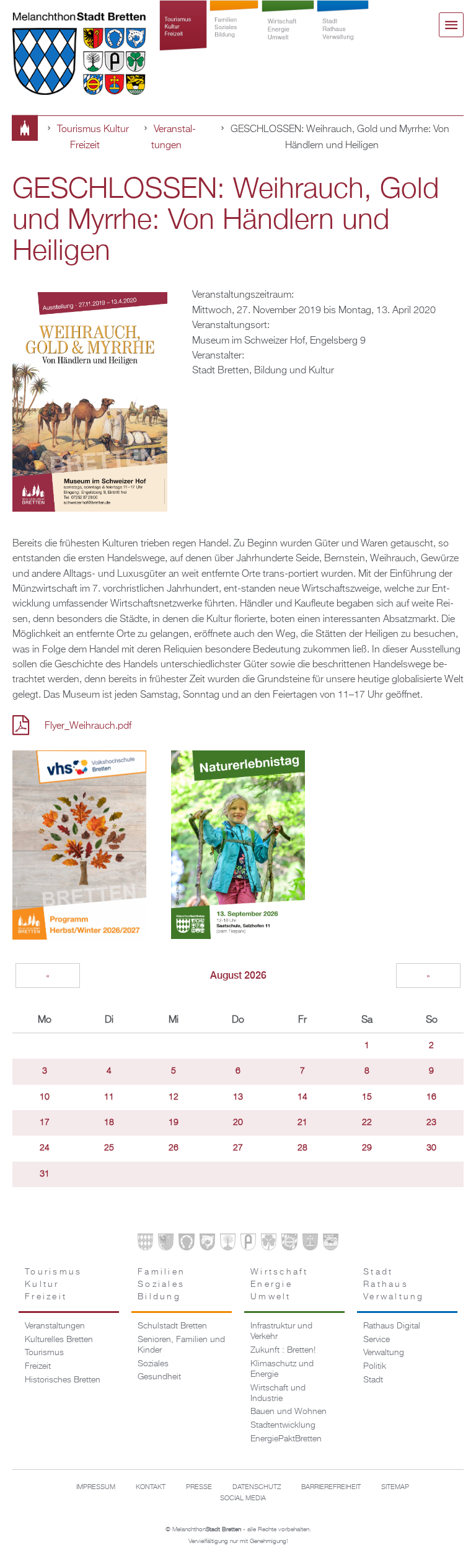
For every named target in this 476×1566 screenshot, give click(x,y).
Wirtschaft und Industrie (278, 1393)
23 (431, 1122)
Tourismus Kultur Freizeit (183, 38)
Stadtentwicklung (282, 1425)
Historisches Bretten (62, 1380)
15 (367, 1097)
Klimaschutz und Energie (282, 1369)
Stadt (373, 1380)
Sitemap (395, 1487)
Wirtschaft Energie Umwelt (287, 38)
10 (45, 1097)
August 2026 (238, 975)
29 (367, 1148)
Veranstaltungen (55, 1326)
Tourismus (44, 1352)
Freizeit (38, 1366)
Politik (374, 1366)
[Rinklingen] (289, 1244)
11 (109, 1097)
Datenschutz (256, 1487)
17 (45, 1122)
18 (109, 1122)
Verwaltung (383, 1352)
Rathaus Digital (391, 1326)
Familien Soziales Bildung (234, 38)
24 (45, 1148)
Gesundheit (159, 1376)
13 (238, 1097)
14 (302, 1097)
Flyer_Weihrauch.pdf (88, 726)
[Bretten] (145, 1244)
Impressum (95, 1487)
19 (173, 1122)
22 (367, 1122)
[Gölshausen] (248, 1244)
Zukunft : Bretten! (282, 1350)
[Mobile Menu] (451, 24)
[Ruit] (310, 1244)
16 (431, 1097)
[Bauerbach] (166, 1244)
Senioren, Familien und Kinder (181, 1345)
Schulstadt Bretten (172, 1326)
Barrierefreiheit (331, 1487)
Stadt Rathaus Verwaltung (342, 38)
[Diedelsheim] (207, 1244)
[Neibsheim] (268, 1244)
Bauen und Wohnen (288, 1411)
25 (109, 1148)
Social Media (243, 1498)
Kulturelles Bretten (59, 1339)
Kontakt (150, 1487)
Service (376, 1339)
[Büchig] (186, 1244)
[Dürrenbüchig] (228, 1244)
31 (45, 1174)
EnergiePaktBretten (286, 1439)
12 (173, 1097)
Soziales (153, 1363)
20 (238, 1122)
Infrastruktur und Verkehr (281, 1331)
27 (238, 1148)
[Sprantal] (330, 1244)
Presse (199, 1487)
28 (302, 1148)
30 (431, 1148)
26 (173, 1148)
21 (302, 1122)
